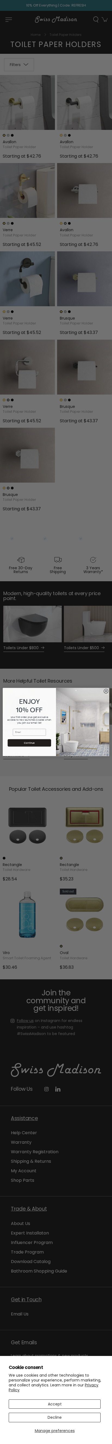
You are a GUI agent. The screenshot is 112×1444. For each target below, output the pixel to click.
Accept (55, 1404)
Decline (55, 1417)
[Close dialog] (106, 691)
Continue (29, 742)
